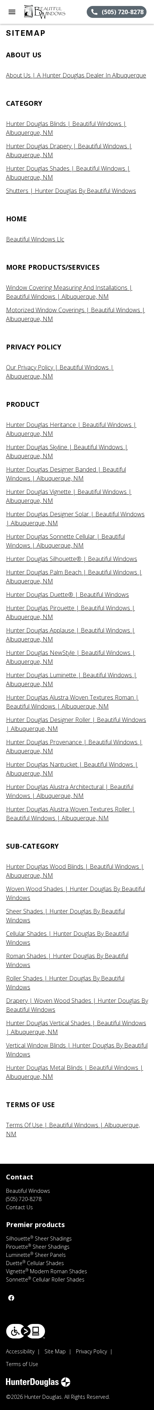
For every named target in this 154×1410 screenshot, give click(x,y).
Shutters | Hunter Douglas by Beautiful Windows (71, 191)
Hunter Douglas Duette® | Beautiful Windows (67, 594)
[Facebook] (11, 1298)
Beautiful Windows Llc (35, 239)
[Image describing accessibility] (25, 1331)
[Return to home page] (46, 11)
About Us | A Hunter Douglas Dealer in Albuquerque (76, 75)
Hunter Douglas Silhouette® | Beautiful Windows (71, 559)
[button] (11, 11)
